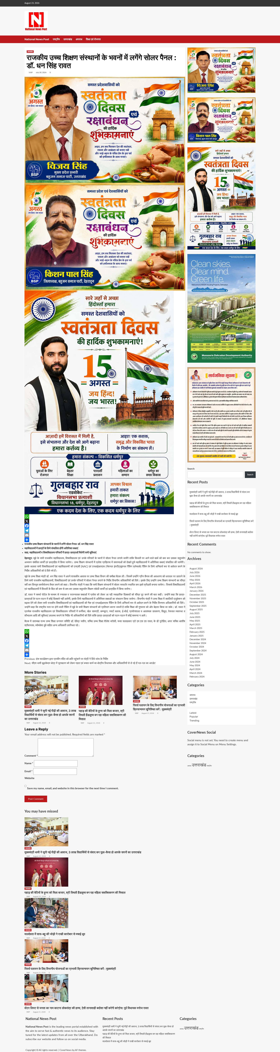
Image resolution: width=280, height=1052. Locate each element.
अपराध (79, 39)
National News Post (36, 39)
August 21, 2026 (148, 713)
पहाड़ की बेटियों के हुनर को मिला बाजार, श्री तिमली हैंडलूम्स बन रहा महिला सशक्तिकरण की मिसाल (102, 715)
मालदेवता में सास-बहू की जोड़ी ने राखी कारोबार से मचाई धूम (214, 514)
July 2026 (195, 572)
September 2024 (198, 650)
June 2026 (195, 576)
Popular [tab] (194, 716)
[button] (254, 39)
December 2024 (198, 639)
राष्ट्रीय (56, 39)
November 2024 (198, 643)
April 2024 (195, 669)
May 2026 (195, 580)
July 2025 (195, 613)
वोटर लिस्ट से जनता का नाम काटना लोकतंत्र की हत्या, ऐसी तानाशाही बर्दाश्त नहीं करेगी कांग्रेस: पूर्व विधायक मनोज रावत (86, 1008)
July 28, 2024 (41, 72)
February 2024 (197, 677)
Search (191, 468)
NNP (31, 72)
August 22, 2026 (39, 723)
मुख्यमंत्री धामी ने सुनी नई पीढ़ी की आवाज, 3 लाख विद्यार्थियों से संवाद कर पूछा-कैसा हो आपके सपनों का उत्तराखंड (50, 715)
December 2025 (198, 595)
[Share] (104, 540)
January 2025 (196, 635)
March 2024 (196, 673)
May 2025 (195, 621)
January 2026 (196, 591)
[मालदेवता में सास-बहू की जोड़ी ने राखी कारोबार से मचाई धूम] (46, 913)
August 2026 (196, 568)
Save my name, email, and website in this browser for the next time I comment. (73, 788)
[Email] (104, 535)
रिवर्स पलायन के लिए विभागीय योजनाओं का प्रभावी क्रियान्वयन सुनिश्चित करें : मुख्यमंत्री (70, 968)
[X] (104, 521)
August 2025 (196, 609)
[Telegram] (104, 530)
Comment (31, 756)
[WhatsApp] (104, 516)
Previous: (66, 659)
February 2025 (197, 632)
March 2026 (196, 587)
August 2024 (196, 654)
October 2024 (197, 647)
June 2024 (195, 662)
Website (29, 778)
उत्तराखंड (67, 39)
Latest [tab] (193, 712)
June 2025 (195, 617)
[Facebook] (104, 526)
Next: (89, 663)
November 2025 (198, 598)
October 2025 (197, 602)
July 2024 (195, 658)
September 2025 (198, 606)
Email (28, 771)
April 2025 (195, 624)
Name (28, 763)
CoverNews (65, 1050)
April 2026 (195, 583)
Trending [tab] (194, 720)
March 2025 (196, 628)
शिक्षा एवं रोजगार (93, 39)
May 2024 (195, 665)
